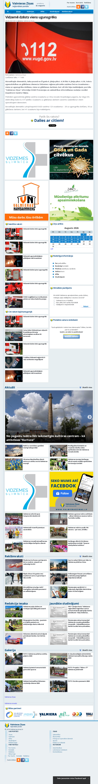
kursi (59, 271)
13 (71, 239)
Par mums (71, 3)
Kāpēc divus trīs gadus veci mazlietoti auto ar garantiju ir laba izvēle (34, 576)
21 (78, 242)
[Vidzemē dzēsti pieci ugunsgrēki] (14, 275)
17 (53, 242)
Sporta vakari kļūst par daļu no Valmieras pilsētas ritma (79, 561)
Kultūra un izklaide (59, 743)
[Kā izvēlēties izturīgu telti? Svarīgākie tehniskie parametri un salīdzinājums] (14, 592)
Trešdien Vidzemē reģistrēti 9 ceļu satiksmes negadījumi (34, 358)
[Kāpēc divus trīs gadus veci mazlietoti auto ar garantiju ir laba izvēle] (14, 578)
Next (89, 417)
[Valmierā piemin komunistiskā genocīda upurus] (14, 672)
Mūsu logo (12, 754)
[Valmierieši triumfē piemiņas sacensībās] (14, 532)
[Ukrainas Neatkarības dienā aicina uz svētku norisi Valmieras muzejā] (14, 464)
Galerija (10, 650)
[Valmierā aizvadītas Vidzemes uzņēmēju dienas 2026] (14, 686)
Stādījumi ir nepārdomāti (65, 305)
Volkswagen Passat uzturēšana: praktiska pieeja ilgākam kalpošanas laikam (80, 576)
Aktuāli (10, 387)
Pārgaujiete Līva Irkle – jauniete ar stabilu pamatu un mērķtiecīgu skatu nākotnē (34, 622)
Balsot (85, 306)
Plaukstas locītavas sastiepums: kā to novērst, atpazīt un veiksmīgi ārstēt (35, 562)
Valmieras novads (11, 703)
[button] (83, 8)
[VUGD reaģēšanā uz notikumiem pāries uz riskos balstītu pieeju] (14, 302)
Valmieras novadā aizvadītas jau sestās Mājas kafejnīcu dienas (35, 542)
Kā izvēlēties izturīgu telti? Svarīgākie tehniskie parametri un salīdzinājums (34, 589)
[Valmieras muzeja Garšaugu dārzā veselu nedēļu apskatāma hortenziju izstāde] (59, 464)
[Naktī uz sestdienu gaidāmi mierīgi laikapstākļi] (14, 450)
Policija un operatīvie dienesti (63, 739)
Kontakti (79, 3)
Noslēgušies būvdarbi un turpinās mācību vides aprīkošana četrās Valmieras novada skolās (78, 449)
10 (53, 239)
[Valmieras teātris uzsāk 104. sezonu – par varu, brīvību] (59, 532)
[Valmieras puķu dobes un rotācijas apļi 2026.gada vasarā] (14, 611)
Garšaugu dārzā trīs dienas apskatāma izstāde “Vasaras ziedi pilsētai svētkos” (78, 543)
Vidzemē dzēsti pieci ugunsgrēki (35, 270)
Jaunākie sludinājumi (64, 603)
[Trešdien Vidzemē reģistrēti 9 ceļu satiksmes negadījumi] (14, 362)
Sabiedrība (56, 735)
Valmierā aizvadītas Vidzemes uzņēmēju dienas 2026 (34, 682)
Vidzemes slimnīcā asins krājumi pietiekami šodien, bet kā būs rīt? (35, 636)
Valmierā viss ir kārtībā (64, 301)
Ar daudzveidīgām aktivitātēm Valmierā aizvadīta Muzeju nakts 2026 (80, 656)
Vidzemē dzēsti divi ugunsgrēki (35, 229)
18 (59, 242)
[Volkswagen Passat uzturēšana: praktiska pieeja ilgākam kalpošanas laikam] (59, 578)
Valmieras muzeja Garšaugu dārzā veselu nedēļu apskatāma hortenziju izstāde (80, 461)
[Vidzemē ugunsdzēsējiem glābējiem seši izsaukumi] (14, 261)
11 (59, 239)
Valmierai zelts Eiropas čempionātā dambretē (31, 515)
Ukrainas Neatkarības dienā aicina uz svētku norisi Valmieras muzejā (35, 461)
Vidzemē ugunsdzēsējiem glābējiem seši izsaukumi (32, 257)
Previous (8, 417)
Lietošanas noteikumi (60, 750)
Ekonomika (56, 737)
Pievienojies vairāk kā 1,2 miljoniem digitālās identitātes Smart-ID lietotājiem (79, 589)
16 (89, 239)
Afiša (42, 11)
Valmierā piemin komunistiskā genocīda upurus (34, 668)
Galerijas (30, 11)
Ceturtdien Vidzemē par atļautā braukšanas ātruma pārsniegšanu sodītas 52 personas (35, 333)
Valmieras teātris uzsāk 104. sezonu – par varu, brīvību (78, 528)
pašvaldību (60, 263)
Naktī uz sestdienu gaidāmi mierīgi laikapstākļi (33, 447)
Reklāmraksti (67, 11)
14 (78, 239)
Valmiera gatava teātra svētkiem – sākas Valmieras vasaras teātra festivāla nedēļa (80, 516)
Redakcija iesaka (16, 603)
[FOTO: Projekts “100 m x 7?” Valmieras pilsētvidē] (59, 672)
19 (65, 242)
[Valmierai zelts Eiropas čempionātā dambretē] (14, 519)
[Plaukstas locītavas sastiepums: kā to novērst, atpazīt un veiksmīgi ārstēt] (14, 565)
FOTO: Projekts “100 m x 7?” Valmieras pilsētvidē (78, 668)
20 (71, 242)
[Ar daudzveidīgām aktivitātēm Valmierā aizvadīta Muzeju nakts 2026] (59, 659)
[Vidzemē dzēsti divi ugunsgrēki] (14, 234)
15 (83, 239)
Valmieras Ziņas (10, 697)
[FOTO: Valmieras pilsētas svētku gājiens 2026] (14, 659)
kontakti (61, 266)
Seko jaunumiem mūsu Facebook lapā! (71, 778)
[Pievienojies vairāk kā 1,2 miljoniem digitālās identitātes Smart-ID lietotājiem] (59, 592)
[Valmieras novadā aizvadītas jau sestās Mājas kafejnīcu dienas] (14, 546)
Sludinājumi (54, 11)
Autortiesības (57, 748)
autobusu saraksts (65, 269)
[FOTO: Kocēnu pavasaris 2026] (59, 686)
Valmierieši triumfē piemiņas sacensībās (33, 528)
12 (65, 239)
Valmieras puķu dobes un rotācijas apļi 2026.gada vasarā (34, 607)
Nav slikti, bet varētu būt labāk (67, 303)
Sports (55, 741)
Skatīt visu (87, 387)
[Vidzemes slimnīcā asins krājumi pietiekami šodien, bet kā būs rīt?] (14, 639)
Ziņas (18, 11)
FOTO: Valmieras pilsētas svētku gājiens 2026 (35, 655)
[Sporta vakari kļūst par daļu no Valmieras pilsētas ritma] (59, 565)
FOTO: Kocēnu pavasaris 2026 (79, 681)
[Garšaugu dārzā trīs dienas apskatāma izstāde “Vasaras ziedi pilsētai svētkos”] (59, 546)
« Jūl (51, 249)
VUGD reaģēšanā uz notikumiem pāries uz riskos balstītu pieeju (35, 298)
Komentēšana (57, 752)
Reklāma (87, 3)
